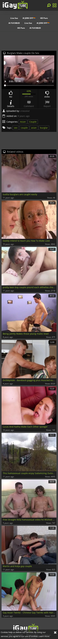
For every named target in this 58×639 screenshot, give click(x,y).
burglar (44, 127)
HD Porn (44, 18)
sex (15, 127)
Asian (23, 121)
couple (24, 127)
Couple (33, 121)
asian (34, 127)
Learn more (44, 636)
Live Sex (14, 18)
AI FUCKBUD (14, 23)
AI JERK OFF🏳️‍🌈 (29, 18)
